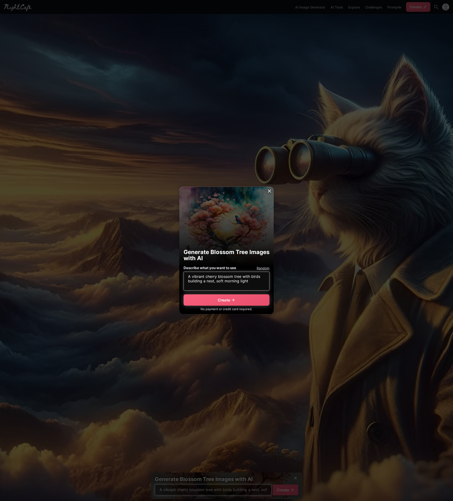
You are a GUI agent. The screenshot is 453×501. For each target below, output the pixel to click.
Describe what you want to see (210, 268)
